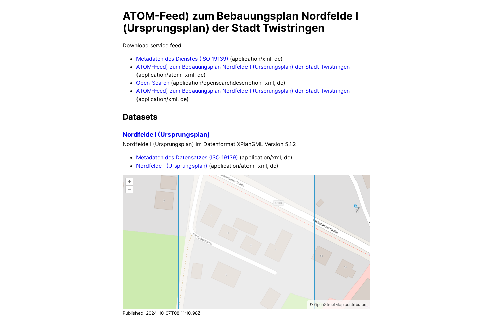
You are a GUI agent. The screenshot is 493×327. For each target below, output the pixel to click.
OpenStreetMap (329, 304)
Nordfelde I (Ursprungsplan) (166, 134)
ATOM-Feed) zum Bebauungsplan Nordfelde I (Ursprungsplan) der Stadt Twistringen (243, 66)
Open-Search (152, 82)
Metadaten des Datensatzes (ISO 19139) (187, 157)
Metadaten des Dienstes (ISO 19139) (182, 58)
